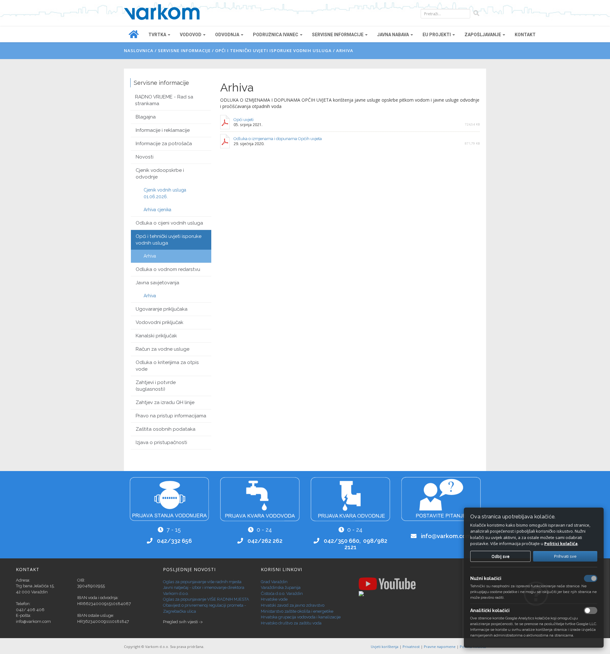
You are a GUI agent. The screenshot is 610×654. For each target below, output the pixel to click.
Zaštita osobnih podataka (165, 429)
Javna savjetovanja (157, 283)
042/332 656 (174, 540)
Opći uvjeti (244, 119)
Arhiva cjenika (157, 209)
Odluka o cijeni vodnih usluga (169, 223)
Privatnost (412, 646)
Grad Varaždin (274, 581)
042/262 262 (264, 540)
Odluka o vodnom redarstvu (168, 269)
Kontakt (525, 34)
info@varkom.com (446, 536)
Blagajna (146, 117)
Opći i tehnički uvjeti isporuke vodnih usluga (273, 50)
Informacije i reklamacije (163, 130)
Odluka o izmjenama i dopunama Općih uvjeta (278, 138)
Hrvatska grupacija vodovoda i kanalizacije (301, 617)
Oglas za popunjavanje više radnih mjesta (202, 581)
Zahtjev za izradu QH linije (165, 402)
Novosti (144, 157)
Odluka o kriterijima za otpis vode (167, 366)
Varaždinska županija (281, 587)
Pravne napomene (440, 646)
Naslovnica (138, 50)
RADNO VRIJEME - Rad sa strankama (164, 100)
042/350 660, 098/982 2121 (355, 543)
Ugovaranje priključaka (161, 309)
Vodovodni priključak (159, 322)
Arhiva (344, 50)
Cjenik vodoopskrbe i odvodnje (160, 173)
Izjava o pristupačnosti (161, 442)
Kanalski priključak (156, 336)
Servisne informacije (184, 50)
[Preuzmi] (225, 122)
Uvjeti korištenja (385, 646)
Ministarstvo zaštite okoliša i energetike (297, 611)
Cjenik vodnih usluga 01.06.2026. (165, 193)
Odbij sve (500, 556)
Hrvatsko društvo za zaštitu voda (291, 623)
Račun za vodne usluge (162, 349)
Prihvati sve (565, 556)
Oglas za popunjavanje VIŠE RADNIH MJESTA (206, 599)
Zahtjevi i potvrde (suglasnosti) (156, 386)
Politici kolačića (561, 543)
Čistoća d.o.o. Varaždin (282, 593)
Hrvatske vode (274, 599)
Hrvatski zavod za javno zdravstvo (292, 605)
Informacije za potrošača (164, 143)
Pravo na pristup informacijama (171, 416)
